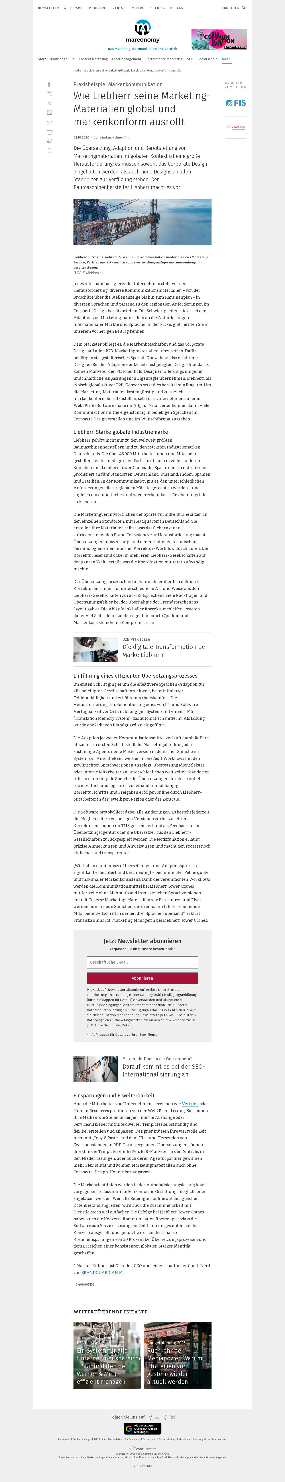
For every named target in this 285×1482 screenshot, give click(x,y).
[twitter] (49, 93)
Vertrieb (190, 1103)
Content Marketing (93, 59)
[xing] (49, 103)
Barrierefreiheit (168, 1439)
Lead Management (126, 59)
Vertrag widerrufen (205, 1439)
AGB (96, 1439)
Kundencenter (132, 1439)
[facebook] (49, 84)
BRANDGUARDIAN (99, 1272)
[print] (49, 132)
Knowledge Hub (62, 59)
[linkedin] (49, 112)
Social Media (208, 59)
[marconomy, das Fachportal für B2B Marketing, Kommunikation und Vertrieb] (42, 58)
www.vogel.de (218, 1457)
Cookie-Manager (82, 1439)
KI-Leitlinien (186, 1439)
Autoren (222, 1439)
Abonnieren (142, 978)
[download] (49, 141)
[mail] (49, 122)
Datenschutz (150, 1439)
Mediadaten (115, 1439)
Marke (77, 70)
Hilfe (103, 1439)
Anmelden (230, 8)
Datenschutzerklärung (104, 1010)
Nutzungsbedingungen (104, 1005)
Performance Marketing (164, 59)
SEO (190, 59)
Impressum (64, 1439)
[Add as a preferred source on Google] (142, 1429)
